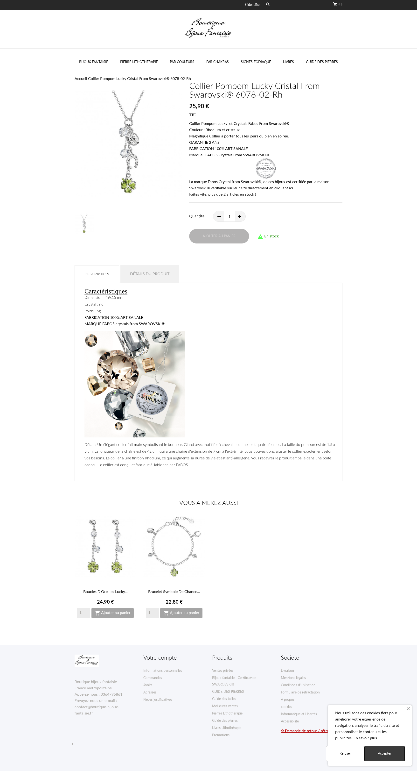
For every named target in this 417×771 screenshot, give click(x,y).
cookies (286, 707)
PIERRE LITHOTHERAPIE (139, 62)
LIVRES (288, 62)
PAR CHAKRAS (217, 62)
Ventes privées (222, 670)
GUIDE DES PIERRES (322, 62)
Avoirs (147, 685)
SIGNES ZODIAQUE (256, 62)
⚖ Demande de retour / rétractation (311, 731)
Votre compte (160, 658)
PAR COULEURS (182, 62)
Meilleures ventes (225, 706)
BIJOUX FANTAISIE (93, 62)
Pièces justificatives (157, 699)
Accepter (384, 753)
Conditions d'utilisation (298, 685)
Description (96, 274)
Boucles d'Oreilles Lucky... (105, 592)
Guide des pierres (225, 720)
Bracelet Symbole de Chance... (174, 592)
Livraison (287, 670)
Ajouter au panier (113, 613)
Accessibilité (290, 721)
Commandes (152, 678)
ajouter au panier (219, 236)
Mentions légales (293, 678)
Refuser (345, 753)
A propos (287, 699)
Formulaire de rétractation (300, 692)
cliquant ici (283, 188)
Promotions (220, 735)
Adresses (149, 692)
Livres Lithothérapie (226, 728)
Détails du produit (149, 274)
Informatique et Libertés (299, 714)
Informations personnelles (162, 670)
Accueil (81, 79)
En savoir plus (365, 738)
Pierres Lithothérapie (227, 713)
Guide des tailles (224, 699)
